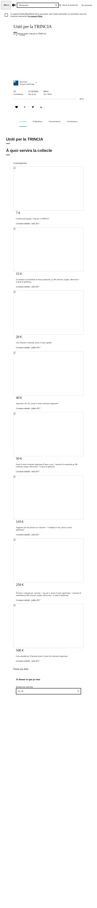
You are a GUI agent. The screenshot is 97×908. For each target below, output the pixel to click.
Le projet (23, 121)
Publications (37, 121)
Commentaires (54, 121)
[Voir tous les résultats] (56, 5)
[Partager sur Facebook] (25, 107)
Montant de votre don (24, 687)
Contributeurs (72, 121)
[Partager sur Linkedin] (41, 107)
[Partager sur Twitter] (33, 107)
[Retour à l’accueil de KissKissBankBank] (14, 5)
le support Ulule (35, 16)
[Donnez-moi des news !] (16, 107)
